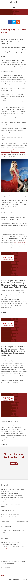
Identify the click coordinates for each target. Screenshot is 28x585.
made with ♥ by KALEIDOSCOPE (18, 579)
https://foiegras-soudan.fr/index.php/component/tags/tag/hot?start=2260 (13, 152)
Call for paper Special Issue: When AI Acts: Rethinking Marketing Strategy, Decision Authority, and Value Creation (14, 283)
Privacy (3, 575)
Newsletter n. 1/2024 (9, 421)
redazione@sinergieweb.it (8, 548)
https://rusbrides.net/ (19, 242)
